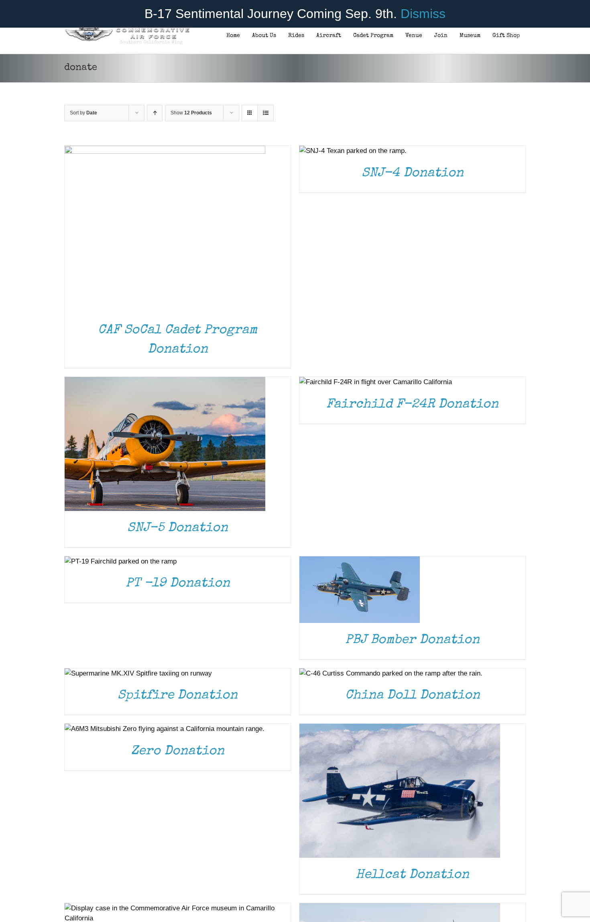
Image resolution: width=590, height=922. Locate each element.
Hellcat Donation (412, 875)
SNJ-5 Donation (177, 528)
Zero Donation (177, 751)
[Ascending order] (155, 113)
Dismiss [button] (423, 13)
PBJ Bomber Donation (412, 640)
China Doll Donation (412, 695)
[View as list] (265, 113)
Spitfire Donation (178, 695)
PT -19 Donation (178, 583)
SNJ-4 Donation (413, 173)
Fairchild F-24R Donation (412, 404)
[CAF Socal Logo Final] (127, 30)
